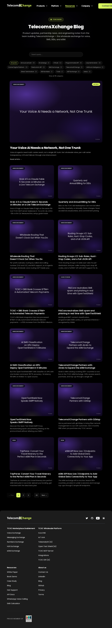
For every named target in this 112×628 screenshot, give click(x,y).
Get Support (12, 590)
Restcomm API (38, 67)
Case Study (12, 581)
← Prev (11, 495)
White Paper (12, 572)
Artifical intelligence (95, 67)
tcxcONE (42, 533)
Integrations (43, 555)
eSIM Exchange (13, 551)
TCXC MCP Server (46, 551)
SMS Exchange (55, 67)
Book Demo (12, 576)
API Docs (11, 594)
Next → (44, 495)
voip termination (93, 63)
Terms (41, 594)
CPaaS (57, 63)
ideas (87, 72)
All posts (14, 63)
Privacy (41, 590)
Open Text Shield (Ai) (47, 546)
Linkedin (41, 576)
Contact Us (43, 572)
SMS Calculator (13, 603)
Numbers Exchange (15, 542)
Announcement (27, 63)
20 (37, 495)
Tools (59, 72)
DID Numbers (46, 72)
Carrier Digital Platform (17, 67)
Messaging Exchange (16, 537)
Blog (9, 585)
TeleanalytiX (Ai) (45, 542)
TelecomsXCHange (74, 67)
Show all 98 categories (56, 76)
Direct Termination (29, 72)
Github (41, 585)
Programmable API (73, 63)
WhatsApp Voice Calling (17, 599)
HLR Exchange (13, 546)
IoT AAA (41, 537)
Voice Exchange (14, 533)
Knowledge (44, 63)
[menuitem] (42, 6)
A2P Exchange (73, 72)
